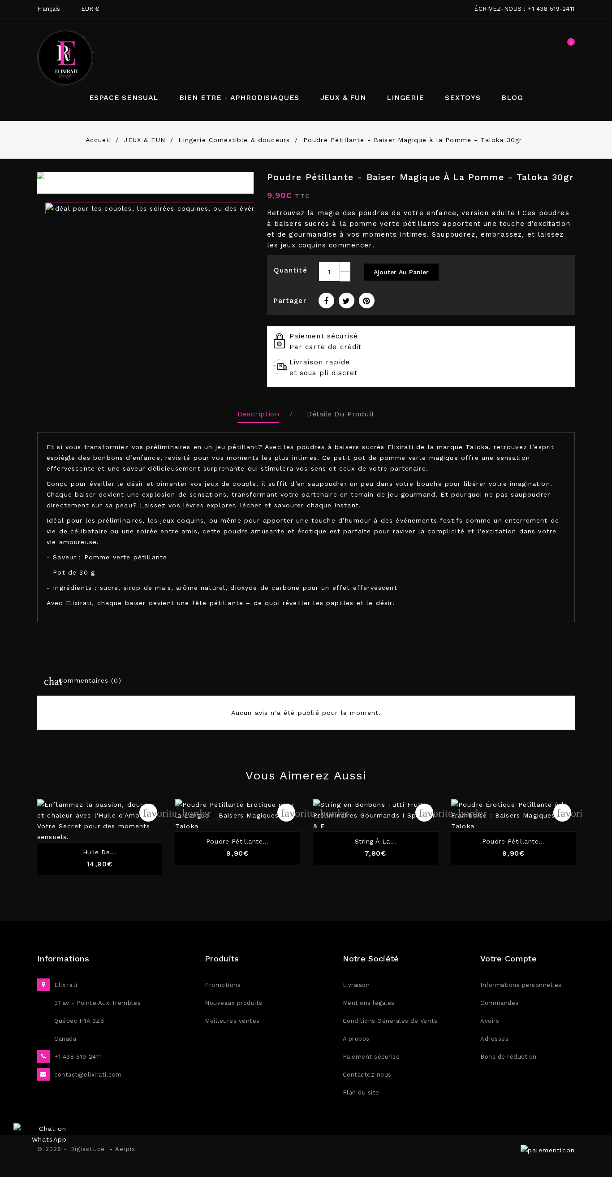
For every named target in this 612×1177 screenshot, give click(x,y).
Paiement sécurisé (371, 1056)
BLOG (512, 97)
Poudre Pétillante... (237, 841)
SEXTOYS (463, 97)
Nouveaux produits (234, 1003)
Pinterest (367, 300)
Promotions (223, 985)
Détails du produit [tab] (340, 414)
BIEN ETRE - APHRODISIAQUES (239, 97)
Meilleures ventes (232, 1020)
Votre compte (508, 958)
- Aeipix (122, 1149)
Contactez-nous (367, 1074)
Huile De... (99, 852)
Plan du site (361, 1092)
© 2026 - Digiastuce (73, 1149)
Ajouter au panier (401, 272)
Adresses (494, 1038)
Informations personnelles (521, 985)
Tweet (346, 300)
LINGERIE (405, 97)
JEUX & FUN (343, 97)
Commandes (499, 1003)
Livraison (356, 985)
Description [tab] (258, 414)
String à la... (376, 841)
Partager (326, 300)
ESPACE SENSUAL (124, 97)
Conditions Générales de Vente (390, 1020)
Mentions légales (369, 1003)
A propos (356, 1038)
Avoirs (489, 1020)
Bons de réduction (508, 1056)
